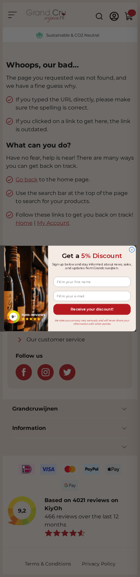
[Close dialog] (131, 249)
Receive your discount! (92, 309)
